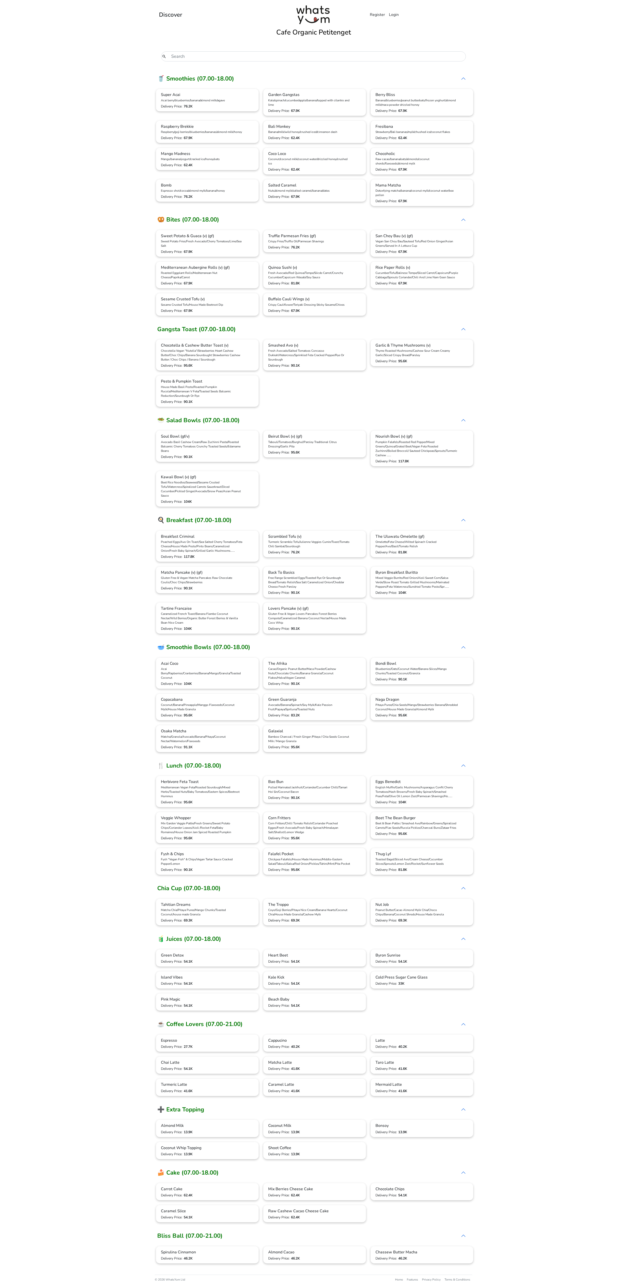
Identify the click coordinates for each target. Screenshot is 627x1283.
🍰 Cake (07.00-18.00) (188, 1173)
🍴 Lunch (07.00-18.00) (189, 766)
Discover (170, 15)
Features (412, 1280)
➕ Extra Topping (180, 1109)
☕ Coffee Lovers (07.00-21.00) (200, 1024)
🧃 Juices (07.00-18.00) (189, 939)
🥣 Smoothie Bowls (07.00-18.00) (203, 647)
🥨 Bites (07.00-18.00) (188, 219)
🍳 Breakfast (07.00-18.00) (194, 520)
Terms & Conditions (457, 1280)
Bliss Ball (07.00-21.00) (190, 1236)
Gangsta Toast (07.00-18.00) (196, 329)
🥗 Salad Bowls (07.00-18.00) (198, 420)
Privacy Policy (431, 1280)
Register (377, 14)
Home (399, 1280)
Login (394, 14)
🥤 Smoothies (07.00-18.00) (195, 78)
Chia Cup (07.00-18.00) (189, 888)
